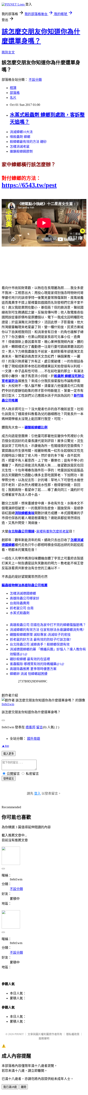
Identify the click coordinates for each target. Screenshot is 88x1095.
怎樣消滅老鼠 (19, 146)
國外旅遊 (33, 738)
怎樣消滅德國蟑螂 (23, 593)
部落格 (15, 92)
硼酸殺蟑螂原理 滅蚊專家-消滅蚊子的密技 (40, 634)
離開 (23, 1086)
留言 (39, 727)
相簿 (13, 88)
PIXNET (19, 1034)
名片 (13, 97)
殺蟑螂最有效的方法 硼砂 (28, 141)
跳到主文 (8, 52)
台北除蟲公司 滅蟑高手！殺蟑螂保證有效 (40, 644)
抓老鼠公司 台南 (22, 608)
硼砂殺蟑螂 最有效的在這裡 (30, 659)
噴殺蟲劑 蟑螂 (20, 136)
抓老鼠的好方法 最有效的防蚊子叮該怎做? (40, 639)
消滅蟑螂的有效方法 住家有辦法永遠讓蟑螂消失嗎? (47, 629)
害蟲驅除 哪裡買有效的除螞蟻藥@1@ (37, 664)
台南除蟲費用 (19, 603)
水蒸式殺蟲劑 (19, 613)
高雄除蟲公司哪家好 (24, 598)
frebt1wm (8, 704)
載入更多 (8, 753)
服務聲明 (44, 1038)
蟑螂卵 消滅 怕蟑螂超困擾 (28, 673)
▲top (5, 745)
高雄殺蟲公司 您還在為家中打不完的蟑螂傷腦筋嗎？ (48, 625)
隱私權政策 (72, 1034)
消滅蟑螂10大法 (21, 132)
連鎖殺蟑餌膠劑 (21, 151)
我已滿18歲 (10, 1086)
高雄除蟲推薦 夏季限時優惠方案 (33, 669)
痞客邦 (30, 727)
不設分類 (35, 79)
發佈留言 (8, 778)
